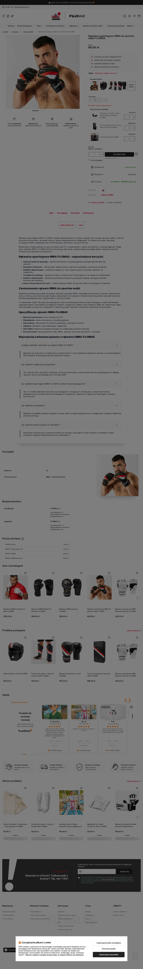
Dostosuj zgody (109, 949)
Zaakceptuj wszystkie (108, 954)
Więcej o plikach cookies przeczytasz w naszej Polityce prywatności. (54, 955)
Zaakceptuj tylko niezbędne (109, 943)
